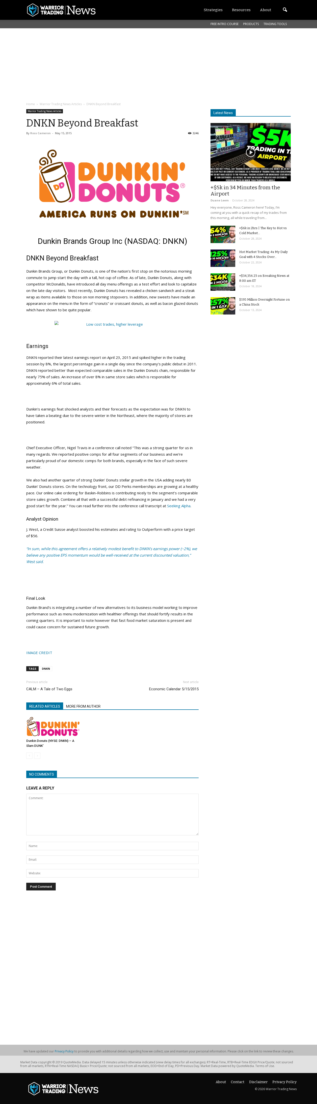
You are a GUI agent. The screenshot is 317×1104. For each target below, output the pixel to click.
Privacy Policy (64, 1051)
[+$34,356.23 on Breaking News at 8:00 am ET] (223, 282)
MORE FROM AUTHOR (83, 706)
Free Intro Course (224, 24)
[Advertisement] (146, 64)
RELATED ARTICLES (44, 706)
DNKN (46, 668)
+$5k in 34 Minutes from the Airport (245, 190)
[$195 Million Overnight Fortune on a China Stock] (223, 306)
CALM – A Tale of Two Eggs (49, 689)
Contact (237, 1082)
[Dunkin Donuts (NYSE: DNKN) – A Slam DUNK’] (53, 727)
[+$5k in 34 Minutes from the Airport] (251, 152)
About (221, 1082)
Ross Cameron (40, 133)
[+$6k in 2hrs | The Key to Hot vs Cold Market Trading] (223, 234)
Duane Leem (220, 200)
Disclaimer (258, 1082)
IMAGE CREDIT (39, 652)
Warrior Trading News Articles (44, 111)
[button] (285, 10)
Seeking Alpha (178, 505)
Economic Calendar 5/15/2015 (174, 689)
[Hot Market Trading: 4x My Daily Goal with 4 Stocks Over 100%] (223, 258)
